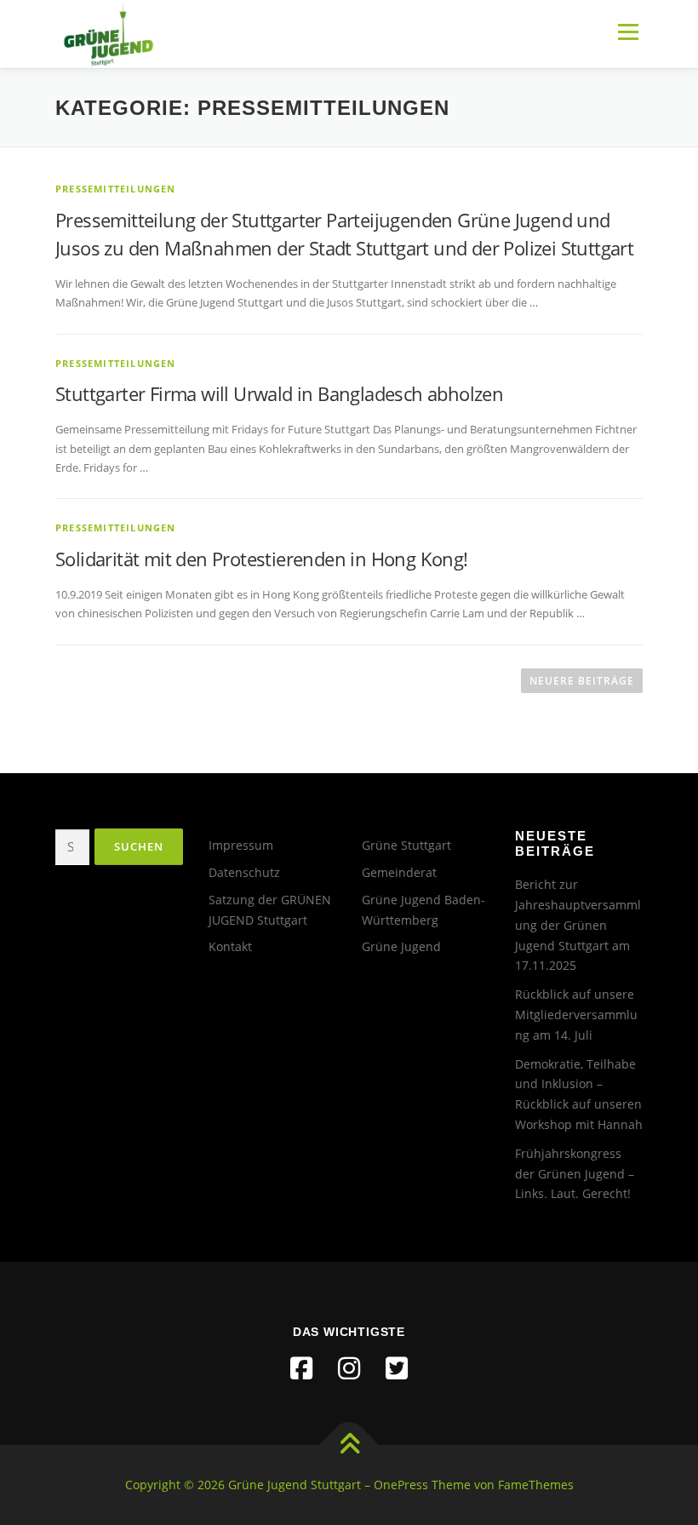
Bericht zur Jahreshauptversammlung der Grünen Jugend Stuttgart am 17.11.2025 (578, 924)
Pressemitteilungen (115, 188)
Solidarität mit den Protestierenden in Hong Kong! (261, 558)
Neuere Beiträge (581, 681)
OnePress (401, 1484)
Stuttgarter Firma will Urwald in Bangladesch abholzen (279, 393)
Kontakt (230, 946)
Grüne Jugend (401, 946)
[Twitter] (396, 1368)
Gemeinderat (399, 872)
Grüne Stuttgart (406, 845)
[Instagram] (349, 1368)
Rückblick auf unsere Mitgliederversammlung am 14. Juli (576, 1014)
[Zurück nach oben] (349, 1445)
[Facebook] (301, 1368)
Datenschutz (244, 872)
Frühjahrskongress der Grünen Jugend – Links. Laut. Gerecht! (574, 1173)
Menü (628, 31)
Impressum (241, 845)
